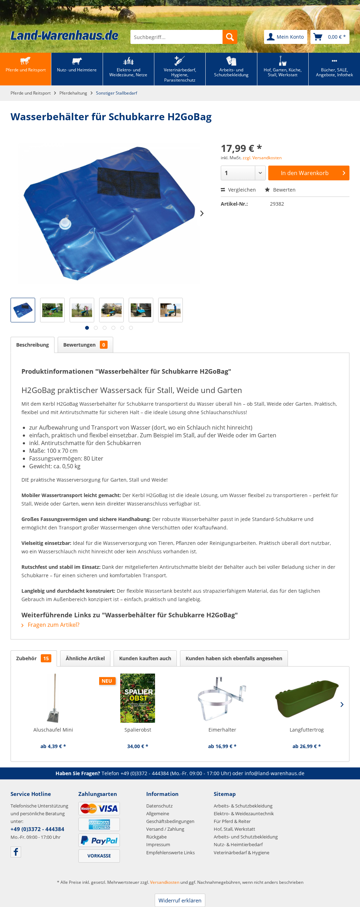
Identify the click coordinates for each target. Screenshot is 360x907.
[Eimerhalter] (222, 698)
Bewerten (284, 189)
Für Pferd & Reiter (232, 821)
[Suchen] (230, 37)
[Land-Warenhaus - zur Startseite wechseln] (64, 35)
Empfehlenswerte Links (170, 852)
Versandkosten (164, 882)
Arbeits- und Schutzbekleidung (246, 837)
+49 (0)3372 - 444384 (145, 773)
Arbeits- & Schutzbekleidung (243, 806)
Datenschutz (159, 806)
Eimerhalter (222, 729)
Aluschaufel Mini (53, 729)
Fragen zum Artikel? (52, 625)
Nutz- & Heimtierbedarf (238, 844)
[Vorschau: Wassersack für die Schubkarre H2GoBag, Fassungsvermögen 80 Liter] (170, 310)
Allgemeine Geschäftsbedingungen (170, 817)
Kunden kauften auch (145, 658)
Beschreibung (32, 344)
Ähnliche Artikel (85, 658)
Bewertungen (84, 344)
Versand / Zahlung (165, 829)
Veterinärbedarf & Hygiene (241, 852)
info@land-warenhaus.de (274, 773)
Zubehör (32, 658)
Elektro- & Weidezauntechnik (244, 813)
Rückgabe (156, 837)
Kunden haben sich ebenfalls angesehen (234, 658)
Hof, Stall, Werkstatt (234, 829)
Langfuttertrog (307, 729)
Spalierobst (137, 729)
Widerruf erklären (180, 900)
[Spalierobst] (138, 698)
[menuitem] (183, 37)
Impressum (158, 844)
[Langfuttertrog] (307, 698)
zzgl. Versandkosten (262, 158)
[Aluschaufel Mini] (53, 698)
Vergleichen (241, 189)
